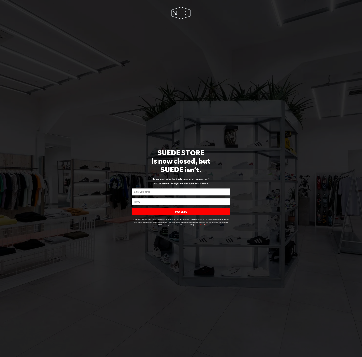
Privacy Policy (199, 225)
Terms (207, 225)
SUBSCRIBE (181, 211)
